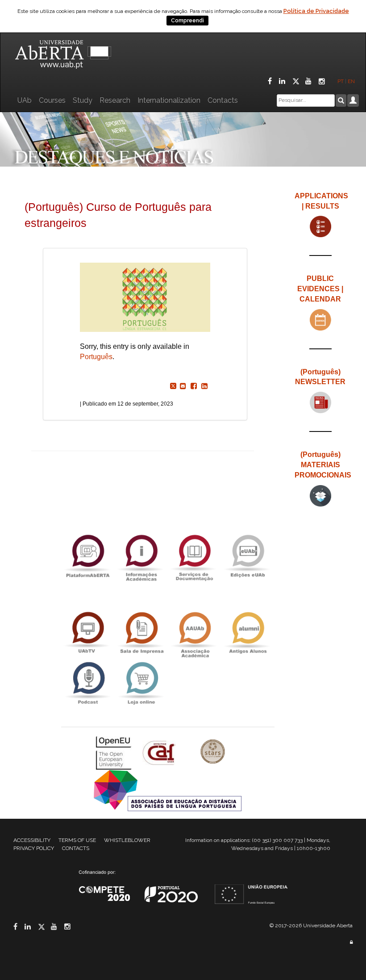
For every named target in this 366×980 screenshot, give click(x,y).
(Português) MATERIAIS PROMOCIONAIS (323, 465)
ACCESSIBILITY (31, 840)
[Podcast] (88, 683)
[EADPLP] (167, 790)
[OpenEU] (115, 752)
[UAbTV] (88, 632)
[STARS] (213, 752)
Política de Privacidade (316, 11)
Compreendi (187, 20)
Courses (52, 100)
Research (115, 100)
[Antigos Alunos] (247, 632)
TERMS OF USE (77, 840)
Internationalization (168, 100)
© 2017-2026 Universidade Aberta (311, 925)
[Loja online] (141, 683)
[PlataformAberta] (88, 555)
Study (82, 100)
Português (96, 356)
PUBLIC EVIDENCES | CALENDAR (320, 289)
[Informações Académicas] (141, 555)
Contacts (223, 100)
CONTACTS (75, 848)
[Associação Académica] (194, 632)
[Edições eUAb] (247, 555)
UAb (24, 100)
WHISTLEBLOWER (127, 840)
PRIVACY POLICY (33, 848)
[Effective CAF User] (160, 752)
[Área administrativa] (351, 942)
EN (352, 81)
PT (340, 81)
